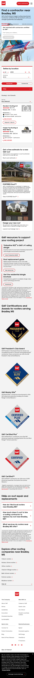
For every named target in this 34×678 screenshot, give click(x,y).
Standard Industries (7, 616)
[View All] (10, 113)
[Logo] (4, 4)
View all (4, 584)
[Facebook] (12, 645)
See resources (9, 270)
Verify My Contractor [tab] (27, 24)
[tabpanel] (17, 33)
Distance (5, 75)
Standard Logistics (24, 631)
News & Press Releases (8, 637)
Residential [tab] (5, 24)
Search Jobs (22, 606)
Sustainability (5, 619)
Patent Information (7, 631)
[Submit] (29, 71)
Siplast (20, 628)
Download (8, 284)
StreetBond (22, 637)
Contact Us (5, 628)
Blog (3, 634)
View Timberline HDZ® (11, 255)
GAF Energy (22, 634)
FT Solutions (22, 640)
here (26, 487)
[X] (15, 645)
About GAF (5, 603)
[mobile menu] (31, 3)
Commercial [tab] (16, 24)
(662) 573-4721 (7, 119)
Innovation (5, 613)
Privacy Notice (6, 670)
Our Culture (22, 610)
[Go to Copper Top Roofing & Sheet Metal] (26, 130)
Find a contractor (23, 3)
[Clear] (25, 71)
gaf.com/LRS (5, 489)
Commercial (25, 83)
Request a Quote (9, 122)
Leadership (5, 610)
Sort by (3, 99)
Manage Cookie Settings (15, 674)
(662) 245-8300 (7, 140)
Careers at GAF (23, 603)
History (3, 606)
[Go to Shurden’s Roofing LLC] (26, 108)
